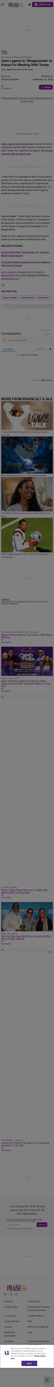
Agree (29, 1363)
